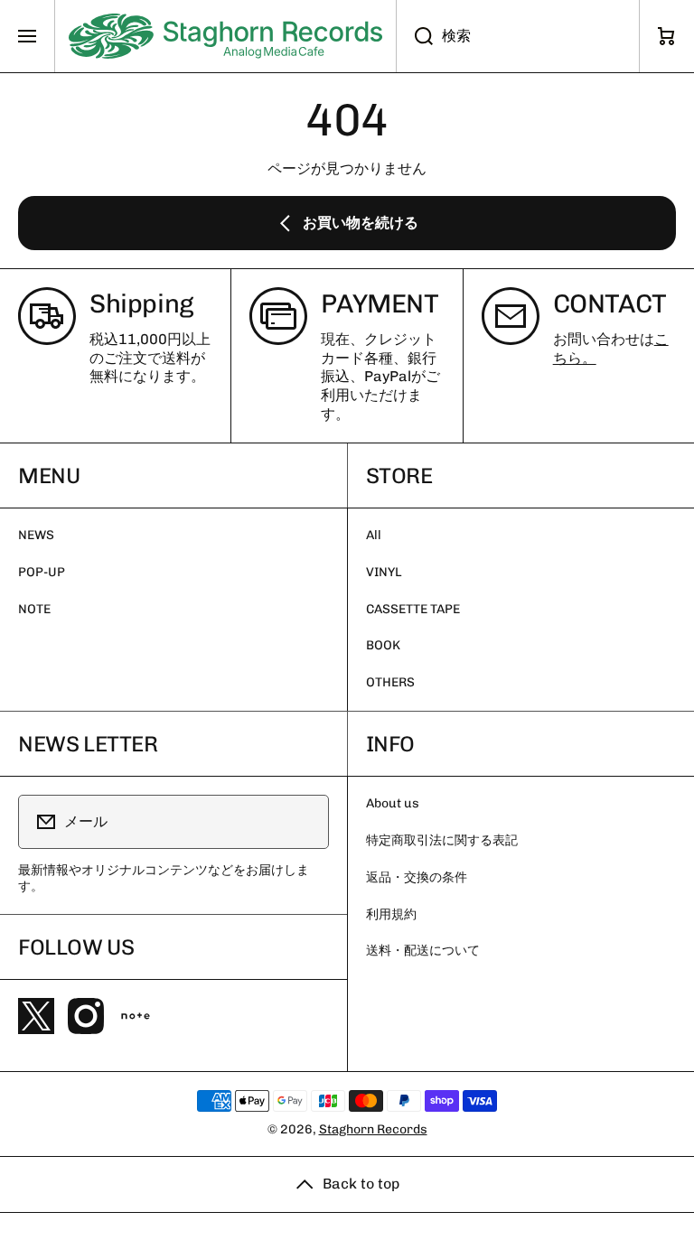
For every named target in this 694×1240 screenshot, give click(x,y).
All (373, 535)
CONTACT (610, 303)
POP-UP (41, 572)
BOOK (383, 645)
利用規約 (391, 914)
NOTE (34, 609)
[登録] (303, 822)
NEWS (36, 535)
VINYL (384, 572)
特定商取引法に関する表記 (442, 840)
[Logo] (225, 36)
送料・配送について (423, 950)
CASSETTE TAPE (413, 609)
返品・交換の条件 (416, 877)
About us (392, 803)
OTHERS (390, 682)
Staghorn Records (373, 1129)
